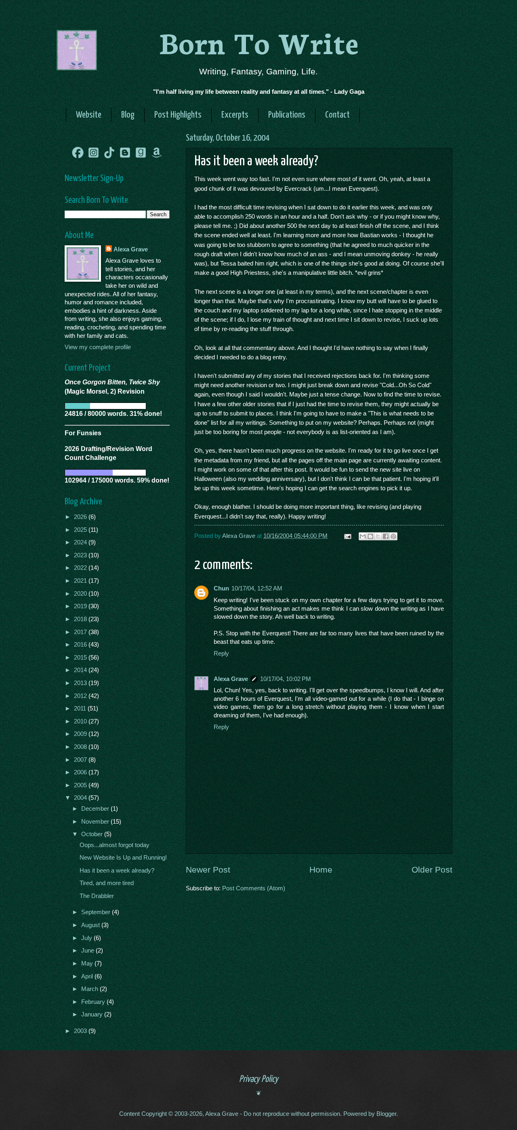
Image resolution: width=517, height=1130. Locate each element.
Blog (128, 115)
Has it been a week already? (117, 870)
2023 (81, 555)
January (92, 1014)
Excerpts (234, 115)
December (96, 808)
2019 (81, 606)
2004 (81, 798)
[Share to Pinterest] (393, 536)
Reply (221, 653)
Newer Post (208, 869)
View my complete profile (98, 347)
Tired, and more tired (107, 883)
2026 (81, 517)
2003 (81, 1031)
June (88, 950)
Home (320, 869)
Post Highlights (178, 115)
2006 (81, 772)
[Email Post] (347, 536)
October (92, 834)
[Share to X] (378, 536)
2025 (81, 530)
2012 (81, 696)
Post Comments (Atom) (253, 888)
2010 (81, 721)
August (91, 925)
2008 (81, 747)
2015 (81, 657)
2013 (81, 683)
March (90, 989)
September (96, 912)
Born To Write (258, 41)
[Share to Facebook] (386, 536)
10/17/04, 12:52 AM (256, 588)
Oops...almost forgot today (114, 845)
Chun (221, 588)
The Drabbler (97, 896)
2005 (81, 785)
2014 (81, 670)
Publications (286, 115)
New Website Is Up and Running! (123, 857)
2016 (81, 644)
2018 (81, 619)
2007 (81, 760)
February (94, 1002)
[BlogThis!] (370, 536)
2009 (81, 734)
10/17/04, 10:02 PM (285, 679)
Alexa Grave (231, 679)
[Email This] (363, 536)
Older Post (432, 869)
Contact (337, 115)
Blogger (386, 1114)
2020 (81, 593)
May (88, 963)
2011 (81, 708)
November (96, 821)
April (88, 976)
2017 (81, 632)
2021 (81, 581)
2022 (81, 568)
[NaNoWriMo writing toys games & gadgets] (117, 406)
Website (88, 115)
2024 (81, 542)
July (87, 938)
